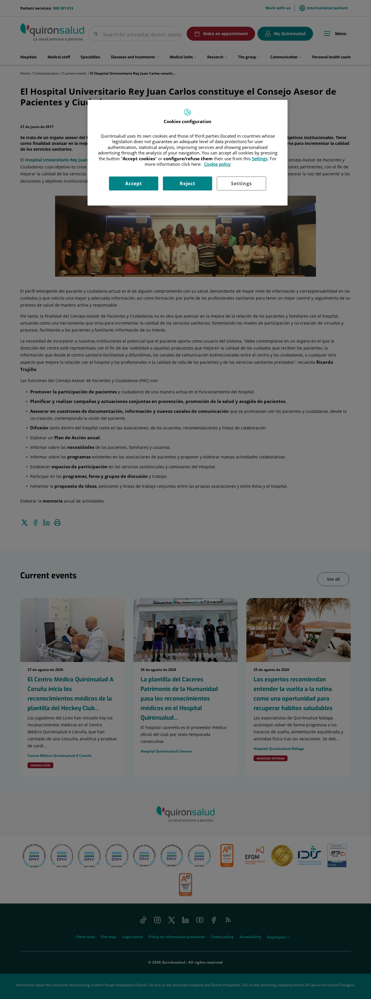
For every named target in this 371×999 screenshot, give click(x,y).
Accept (133, 183)
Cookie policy (217, 164)
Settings (241, 183)
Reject (187, 183)
